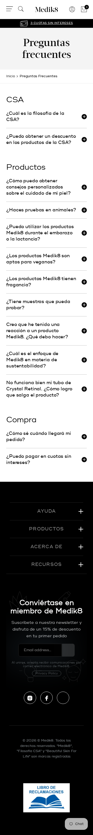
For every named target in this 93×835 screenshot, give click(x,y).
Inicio (10, 76)
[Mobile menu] (9, 9)
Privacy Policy (46, 673)
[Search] (21, 9)
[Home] (46, 9)
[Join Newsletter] (68, 650)
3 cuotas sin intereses (51, 23)
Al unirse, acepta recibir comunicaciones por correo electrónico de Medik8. (46, 668)
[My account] (72, 9)
